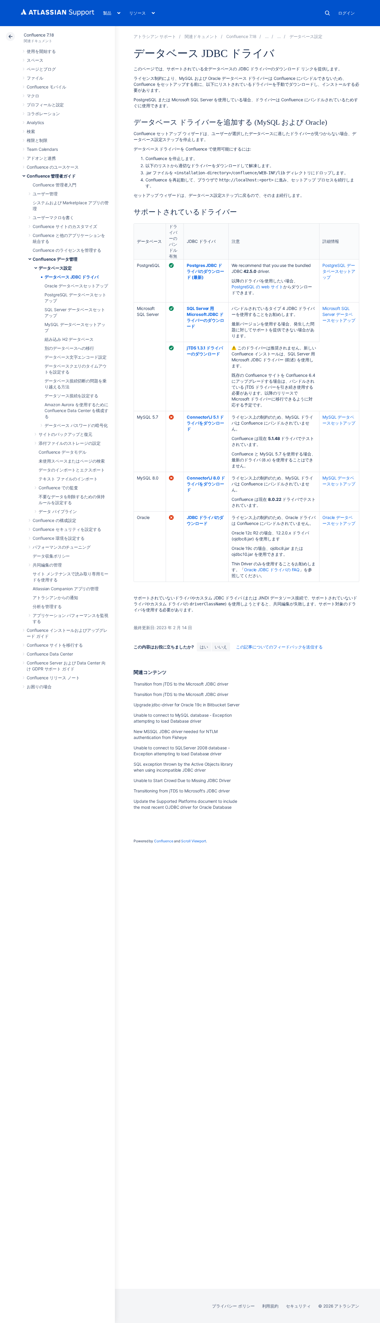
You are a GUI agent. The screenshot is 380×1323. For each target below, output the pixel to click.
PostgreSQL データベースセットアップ (338, 271)
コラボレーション (43, 113)
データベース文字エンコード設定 (76, 357)
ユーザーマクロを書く (53, 217)
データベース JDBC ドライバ (72, 276)
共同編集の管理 (47, 564)
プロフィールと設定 (45, 104)
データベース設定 (55, 267)
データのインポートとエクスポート (72, 469)
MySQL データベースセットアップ (338, 419)
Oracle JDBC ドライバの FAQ (272, 569)
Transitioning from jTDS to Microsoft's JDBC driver (182, 790)
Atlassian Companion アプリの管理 (66, 588)
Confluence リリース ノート (53, 677)
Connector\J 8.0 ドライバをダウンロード (206, 483)
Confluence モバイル (46, 86)
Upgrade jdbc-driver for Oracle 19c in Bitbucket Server (187, 704)
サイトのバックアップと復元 (65, 434)
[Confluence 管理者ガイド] (267, 36)
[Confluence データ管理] (279, 36)
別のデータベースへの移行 (69, 348)
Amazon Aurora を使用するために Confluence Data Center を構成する (76, 410)
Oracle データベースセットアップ (76, 285)
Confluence (163, 841)
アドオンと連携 (41, 158)
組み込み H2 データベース (69, 339)
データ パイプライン (58, 511)
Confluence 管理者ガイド (51, 175)
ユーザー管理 (45, 193)
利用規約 (270, 1305)
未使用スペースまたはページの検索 (72, 460)
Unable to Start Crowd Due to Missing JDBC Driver (182, 780)
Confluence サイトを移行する (55, 645)
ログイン (346, 12)
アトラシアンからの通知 (55, 597)
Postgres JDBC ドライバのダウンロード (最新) (205, 271)
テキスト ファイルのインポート (68, 478)
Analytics (35, 122)
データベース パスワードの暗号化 (76, 425)
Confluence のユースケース (53, 167)
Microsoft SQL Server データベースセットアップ (338, 314)
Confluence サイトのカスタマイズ (65, 226)
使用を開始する (41, 51)
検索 (327, 13)
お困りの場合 (39, 686)
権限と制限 (37, 140)
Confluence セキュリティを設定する (67, 529)
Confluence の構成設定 (54, 520)
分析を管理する (47, 606)
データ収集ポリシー (51, 555)
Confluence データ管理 (55, 259)
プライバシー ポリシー (233, 1305)
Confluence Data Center (50, 653)
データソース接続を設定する (71, 395)
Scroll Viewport (193, 841)
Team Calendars (42, 149)
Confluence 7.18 (39, 34)
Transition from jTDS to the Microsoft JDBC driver (181, 683)
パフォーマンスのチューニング (62, 547)
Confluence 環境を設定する (59, 538)
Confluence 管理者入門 (54, 184)
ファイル (35, 77)
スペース (35, 60)
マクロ (33, 95)
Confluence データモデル (62, 452)
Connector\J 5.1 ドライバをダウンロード (205, 422)
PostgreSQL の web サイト (257, 286)
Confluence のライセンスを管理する (67, 250)
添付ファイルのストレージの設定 (70, 443)
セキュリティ (298, 1305)
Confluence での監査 (58, 487)
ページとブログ (41, 69)
